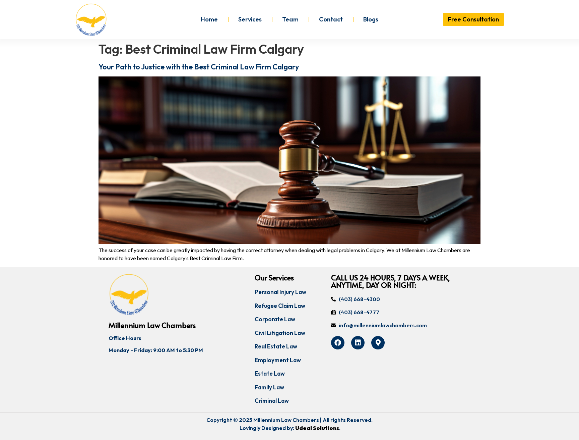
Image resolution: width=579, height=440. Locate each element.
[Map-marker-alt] (378, 342)
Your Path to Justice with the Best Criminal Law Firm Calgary (199, 66)
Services (250, 19)
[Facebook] (337, 342)
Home (209, 19)
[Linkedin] (358, 342)
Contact (331, 19)
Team (290, 19)
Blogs (370, 19)
